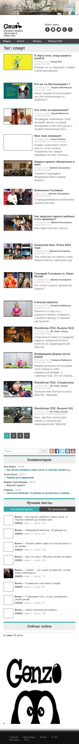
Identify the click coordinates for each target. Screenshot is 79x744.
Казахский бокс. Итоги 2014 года (52, 246)
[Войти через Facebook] (47, 29)
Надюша (8, 490)
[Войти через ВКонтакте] (53, 29)
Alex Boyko (10, 466)
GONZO (19, 523)
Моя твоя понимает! (48, 135)
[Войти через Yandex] (70, 29)
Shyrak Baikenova (60, 113)
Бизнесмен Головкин (48, 190)
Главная (13, 737)
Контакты (14, 739)
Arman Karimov (58, 139)
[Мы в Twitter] (62, 451)
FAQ (26, 739)
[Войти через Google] (64, 29)
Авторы (37, 41)
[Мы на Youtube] (73, 451)
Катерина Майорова (61, 305)
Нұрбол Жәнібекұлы (61, 87)
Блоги (20, 41)
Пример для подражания (19, 477)
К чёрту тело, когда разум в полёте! (52, 57)
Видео (7, 41)
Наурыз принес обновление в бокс (54, 163)
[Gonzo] (13, 26)
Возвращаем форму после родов (52, 355)
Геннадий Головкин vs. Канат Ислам (54, 275)
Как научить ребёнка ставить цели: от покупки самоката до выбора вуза (38, 470)
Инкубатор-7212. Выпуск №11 (54, 328)
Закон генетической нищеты (41, 609)
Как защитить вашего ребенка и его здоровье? (54, 217)
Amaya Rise (56, 62)
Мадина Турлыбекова (15, 482)
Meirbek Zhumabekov (60, 168)
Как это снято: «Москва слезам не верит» (49, 556)
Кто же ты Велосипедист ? (52, 84)
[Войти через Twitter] (58, 29)
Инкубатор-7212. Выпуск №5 (53, 408)
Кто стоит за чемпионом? (51, 110)
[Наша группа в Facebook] (57, 451)
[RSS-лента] (51, 451)
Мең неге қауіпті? (14, 485)
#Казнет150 (55, 41)
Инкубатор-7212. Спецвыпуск (54, 382)
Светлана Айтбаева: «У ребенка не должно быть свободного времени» (38, 493)
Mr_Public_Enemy (59, 331)
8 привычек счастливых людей (43, 583)
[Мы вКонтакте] (67, 451)
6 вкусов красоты (46, 302)
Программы (29, 737)
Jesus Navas (10, 474)
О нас (54, 737)
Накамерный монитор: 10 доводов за (46, 530)
